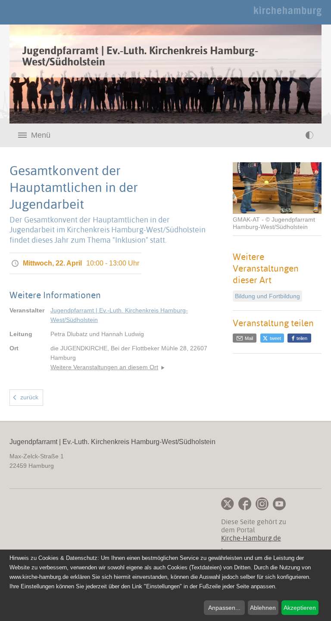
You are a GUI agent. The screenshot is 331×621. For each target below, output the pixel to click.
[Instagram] (262, 503)
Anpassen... (224, 607)
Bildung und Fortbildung (267, 296)
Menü (40, 135)
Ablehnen (263, 607)
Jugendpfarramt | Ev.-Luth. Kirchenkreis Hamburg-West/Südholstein (119, 315)
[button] (272, 338)
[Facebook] (244, 503)
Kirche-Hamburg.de (251, 538)
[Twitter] (227, 503)
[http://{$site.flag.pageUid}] (292, 135)
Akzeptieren (300, 607)
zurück (29, 397)
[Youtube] (279, 503)
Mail (248, 338)
